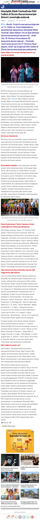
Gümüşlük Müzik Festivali (8, 426)
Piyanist (14, 99)
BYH (3, 24)
